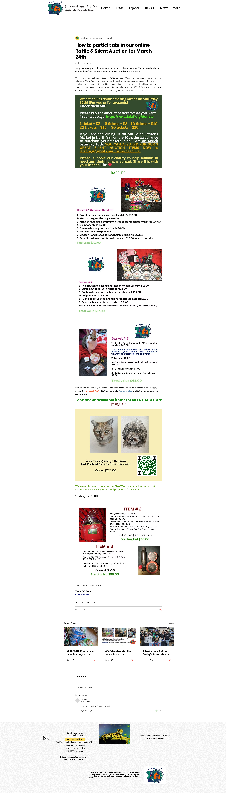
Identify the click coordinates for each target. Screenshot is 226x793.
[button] (150, 8)
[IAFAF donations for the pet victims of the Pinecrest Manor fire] (119, 636)
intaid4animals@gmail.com (73, 757)
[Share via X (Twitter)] (82, 602)
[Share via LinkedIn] (88, 602)
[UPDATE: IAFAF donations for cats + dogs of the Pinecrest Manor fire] (81, 636)
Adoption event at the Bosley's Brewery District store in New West (157, 653)
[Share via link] (94, 602)
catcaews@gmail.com (73, 759)
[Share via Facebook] (76, 602)
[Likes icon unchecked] (82, 710)
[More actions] (161, 38)
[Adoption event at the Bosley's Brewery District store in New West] (157, 636)
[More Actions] (161, 700)
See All (171, 623)
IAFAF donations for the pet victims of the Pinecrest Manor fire (118, 653)
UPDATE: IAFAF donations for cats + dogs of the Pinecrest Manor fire (80, 653)
